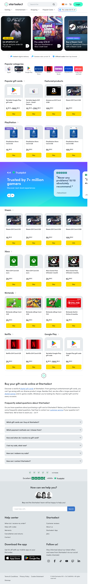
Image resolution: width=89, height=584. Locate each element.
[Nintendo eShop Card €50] (33, 302)
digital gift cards (26, 388)
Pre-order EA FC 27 (68, 10)
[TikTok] (61, 561)
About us (49, 527)
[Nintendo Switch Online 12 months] (73, 302)
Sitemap (8, 580)
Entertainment (21, 10)
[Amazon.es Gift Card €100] (53, 90)
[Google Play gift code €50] (73, 344)
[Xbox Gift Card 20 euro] (13, 261)
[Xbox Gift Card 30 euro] (33, 261)
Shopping (34, 10)
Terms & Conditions (11, 576)
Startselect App (52, 530)
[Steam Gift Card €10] (14, 220)
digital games (10, 394)
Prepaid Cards (48, 10)
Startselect (52, 517)
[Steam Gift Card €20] (73, 90)
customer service (56, 410)
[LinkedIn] (80, 561)
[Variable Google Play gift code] (14, 91)
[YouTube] (67, 561)
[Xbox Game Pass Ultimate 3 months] (73, 261)
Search (71, 509)
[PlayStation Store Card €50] (53, 132)
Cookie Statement (37, 576)
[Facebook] (55, 561)
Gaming (7, 10)
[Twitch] (74, 561)
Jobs (47, 534)
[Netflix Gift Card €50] (33, 344)
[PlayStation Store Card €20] (33, 132)
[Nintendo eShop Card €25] (14, 302)
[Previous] (9, 195)
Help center (11, 517)
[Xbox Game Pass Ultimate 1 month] (53, 261)
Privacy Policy (24, 576)
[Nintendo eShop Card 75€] (53, 302)
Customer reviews (52, 523)
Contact (8, 537)
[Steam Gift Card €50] (53, 220)
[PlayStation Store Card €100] (73, 132)
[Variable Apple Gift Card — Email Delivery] (33, 91)
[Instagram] (49, 561)
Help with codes (10, 527)
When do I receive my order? (15, 523)
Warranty (8, 530)
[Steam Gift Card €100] (73, 220)
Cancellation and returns (14, 534)
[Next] (12, 195)
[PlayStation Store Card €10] (13, 132)
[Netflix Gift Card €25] (14, 344)
